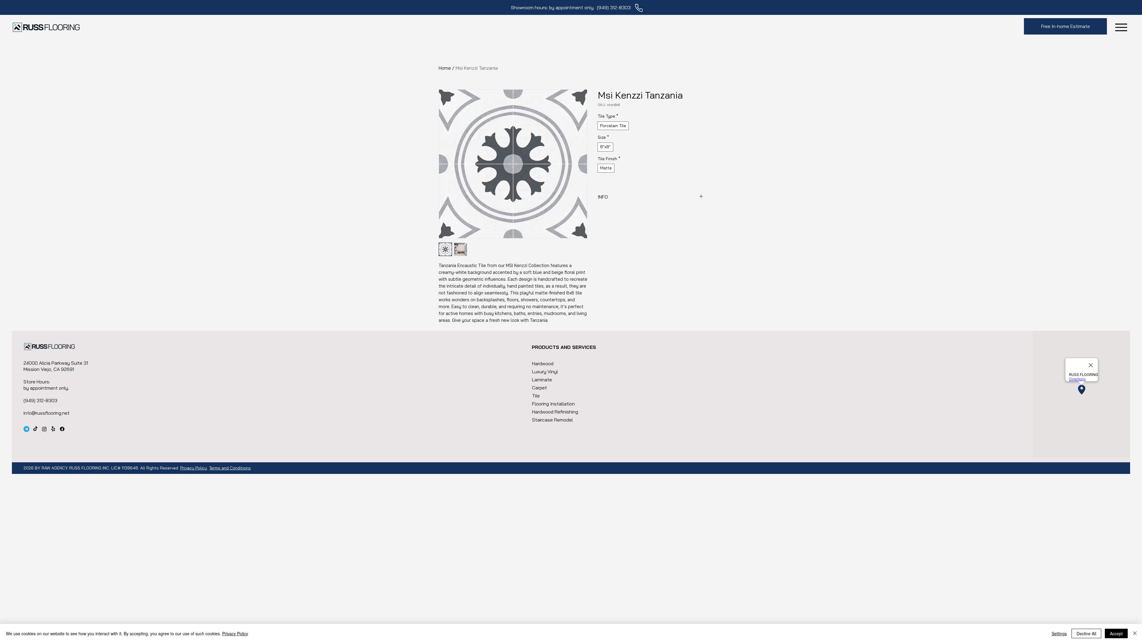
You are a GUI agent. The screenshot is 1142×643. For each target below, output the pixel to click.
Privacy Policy (193, 468)
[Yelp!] (53, 429)
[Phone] (639, 8)
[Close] (1134, 633)
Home (445, 68)
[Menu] (1121, 27)
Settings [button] (1059, 633)
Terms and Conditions (230, 468)
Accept (1116, 633)
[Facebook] (62, 429)
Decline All (1086, 633)
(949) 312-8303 (614, 7)
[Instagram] (44, 429)
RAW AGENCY (54, 468)
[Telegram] (26, 429)
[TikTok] (35, 429)
